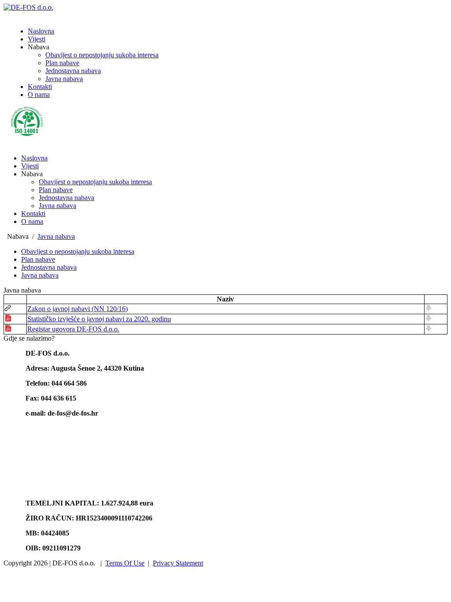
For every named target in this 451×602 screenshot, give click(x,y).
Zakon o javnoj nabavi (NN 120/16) (77, 308)
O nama (32, 221)
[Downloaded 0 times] (428, 309)
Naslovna (34, 158)
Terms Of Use (124, 563)
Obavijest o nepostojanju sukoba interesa (95, 182)
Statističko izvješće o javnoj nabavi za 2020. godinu (99, 319)
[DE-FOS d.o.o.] (28, 7)
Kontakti (33, 213)
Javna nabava (57, 205)
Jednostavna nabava (66, 197)
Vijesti (30, 166)
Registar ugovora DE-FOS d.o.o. (73, 329)
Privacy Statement (178, 563)
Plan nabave (56, 189)
